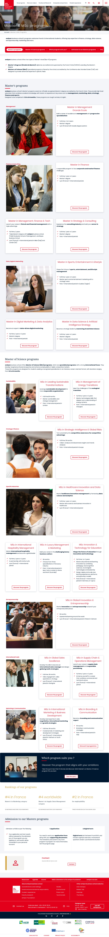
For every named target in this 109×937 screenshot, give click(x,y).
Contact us (20, 906)
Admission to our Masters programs (83, 49)
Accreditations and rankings (31, 887)
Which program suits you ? (58, 49)
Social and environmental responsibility (35, 889)
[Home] (9, 4)
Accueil (6, 32)
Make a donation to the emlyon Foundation (66, 880)
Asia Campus (81, 887)
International (60, 889)
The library (80, 895)
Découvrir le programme (88, 746)
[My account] (99, 3)
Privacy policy (60, 935)
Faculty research (27, 895)
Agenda (35, 880)
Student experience (75, 3)
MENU (105, 2)
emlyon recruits (92, 880)
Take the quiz (70, 776)
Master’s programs (14, 49)
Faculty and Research (45, 3)
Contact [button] (72, 864)
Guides (58, 887)
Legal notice (33, 935)
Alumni (43, 880)
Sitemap (79, 892)
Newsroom (25, 880)
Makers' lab (80, 889)
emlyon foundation (28, 898)
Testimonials (60, 895)
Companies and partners (60, 3)
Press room (60, 892)
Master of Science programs (35, 49)
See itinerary (82, 909)
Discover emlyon (32, 3)
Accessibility (75, 935)
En (89, 3)
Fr (86, 3)
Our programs (21, 3)
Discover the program (79, 152)
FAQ (101, 49)
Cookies (46, 935)
